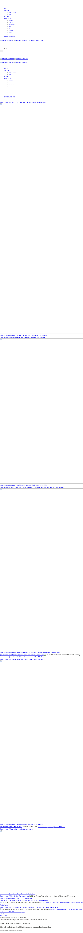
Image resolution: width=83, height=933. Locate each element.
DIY (9, 28)
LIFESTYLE (11, 30)
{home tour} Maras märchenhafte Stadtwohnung (16, 829)
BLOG (6, 8)
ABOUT (6, 10)
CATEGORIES (8, 18)
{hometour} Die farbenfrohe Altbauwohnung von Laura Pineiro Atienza (24, 900)
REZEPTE (11, 22)
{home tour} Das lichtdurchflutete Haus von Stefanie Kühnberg (22, 655)
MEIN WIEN (11, 34)
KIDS (10, 26)
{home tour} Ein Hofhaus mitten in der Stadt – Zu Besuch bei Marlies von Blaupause (29, 907)
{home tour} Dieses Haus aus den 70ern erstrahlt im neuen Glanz (22, 659)
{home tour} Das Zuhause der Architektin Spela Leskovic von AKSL (23, 337)
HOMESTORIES (12, 24)
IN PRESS (10, 14)
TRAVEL (10, 32)
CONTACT (7, 16)
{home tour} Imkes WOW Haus (11, 827)
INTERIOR (11, 20)
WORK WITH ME (12, 12)
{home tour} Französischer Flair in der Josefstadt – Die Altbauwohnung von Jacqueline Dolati (32, 487)
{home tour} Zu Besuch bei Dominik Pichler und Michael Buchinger (23, 102)
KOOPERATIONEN (9, 37)
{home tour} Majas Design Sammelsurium (14, 896)
